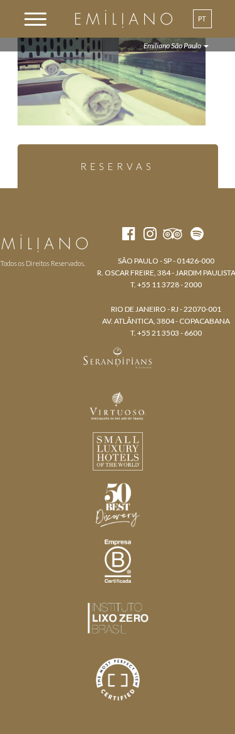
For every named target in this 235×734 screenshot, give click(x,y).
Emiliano (124, 19)
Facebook (15, 220)
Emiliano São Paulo (173, 45)
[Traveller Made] (117, 356)
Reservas (117, 166)
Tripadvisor (63, 220)
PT (202, 18)
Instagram (38, 220)
